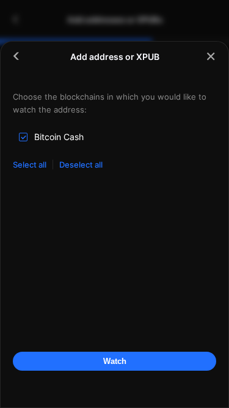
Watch (114, 361)
